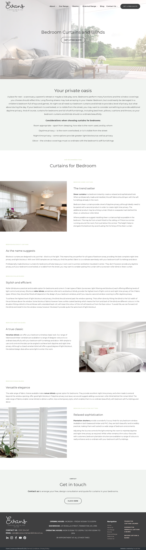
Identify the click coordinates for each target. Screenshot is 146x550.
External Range (89, 6)
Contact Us (111, 6)
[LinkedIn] (7, 537)
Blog (102, 6)
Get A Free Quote (130, 6)
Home (109, 525)
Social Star (136, 548)
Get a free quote (73, 40)
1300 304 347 (23, 530)
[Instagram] (11, 537)
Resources (110, 536)
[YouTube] (20, 537)
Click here (73, 501)
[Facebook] (16, 537)
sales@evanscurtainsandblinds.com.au (27, 533)
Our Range (64, 6)
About (52, 6)
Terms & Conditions (33, 548)
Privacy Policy (44, 548)
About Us (110, 527)
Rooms (76, 6)
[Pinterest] (24, 537)
